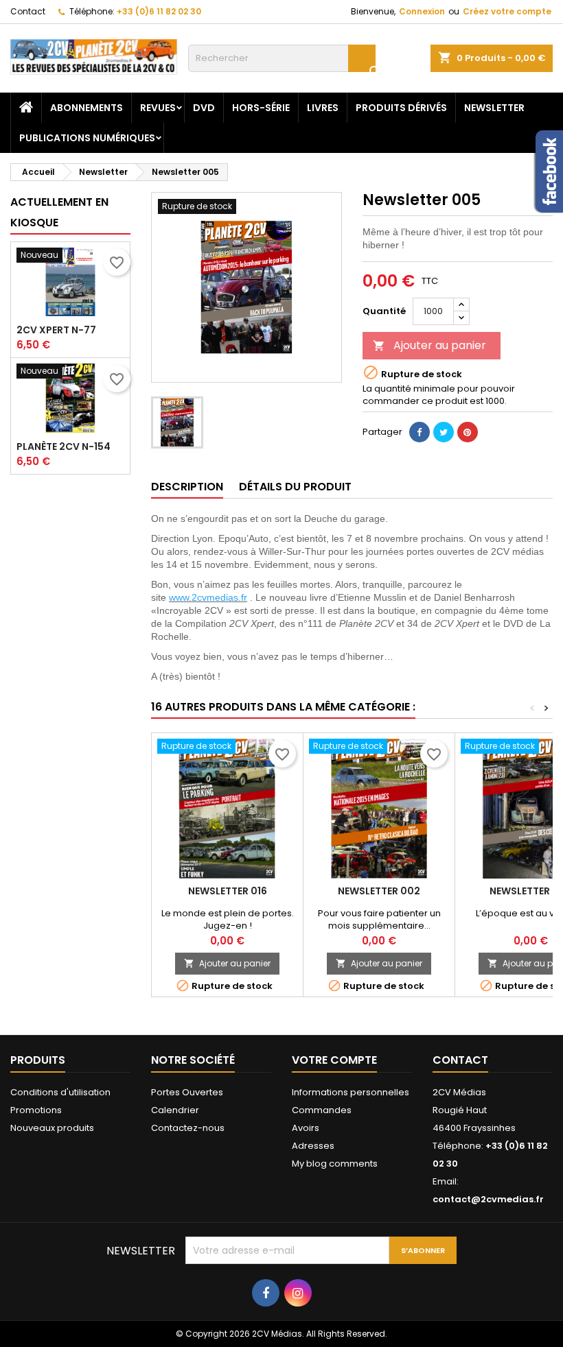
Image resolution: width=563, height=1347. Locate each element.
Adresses (313, 1145)
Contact (27, 11)
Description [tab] (187, 486)
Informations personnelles (350, 1092)
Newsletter (494, 108)
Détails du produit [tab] (295, 486)
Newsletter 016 (227, 891)
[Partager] (419, 432)
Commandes (322, 1110)
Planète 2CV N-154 (63, 446)
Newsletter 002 (379, 891)
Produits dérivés (401, 108)
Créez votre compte (507, 11)
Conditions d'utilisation (60, 1092)
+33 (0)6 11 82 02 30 (159, 11)
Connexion (422, 11)
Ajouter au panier (429, 345)
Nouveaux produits (52, 1127)
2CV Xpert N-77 (56, 329)
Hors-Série (261, 108)
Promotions (36, 1110)
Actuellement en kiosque (59, 212)
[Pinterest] (467, 432)
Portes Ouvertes (187, 1092)
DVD (204, 108)
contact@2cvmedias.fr (488, 1199)
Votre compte (334, 1060)
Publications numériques (87, 138)
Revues (158, 108)
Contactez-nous (188, 1127)
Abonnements (86, 108)
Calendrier (175, 1110)
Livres (322, 108)
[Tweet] (443, 432)
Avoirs (305, 1127)
